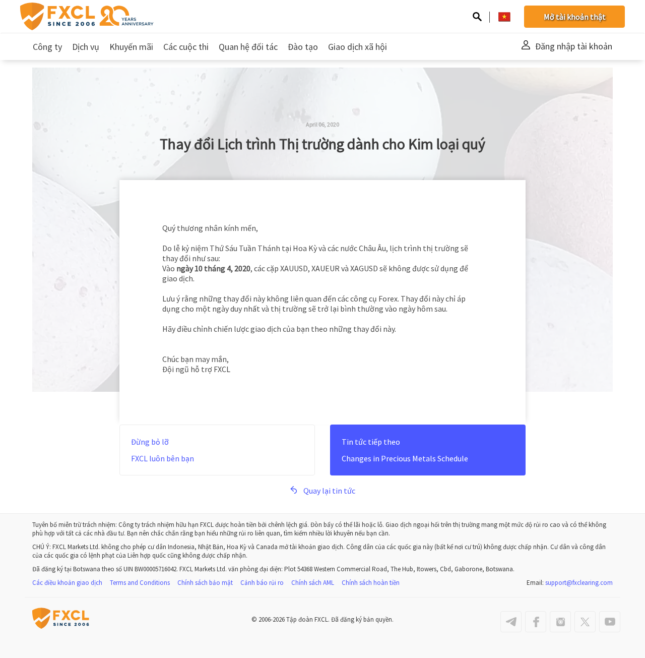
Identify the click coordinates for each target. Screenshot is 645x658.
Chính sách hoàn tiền (371, 582)
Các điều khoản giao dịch (67, 582)
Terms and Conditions (140, 582)
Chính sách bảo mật (205, 582)
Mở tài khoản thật (575, 17)
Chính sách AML (312, 582)
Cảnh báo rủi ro (262, 582)
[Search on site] (477, 18)
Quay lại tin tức (329, 491)
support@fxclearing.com (579, 582)
